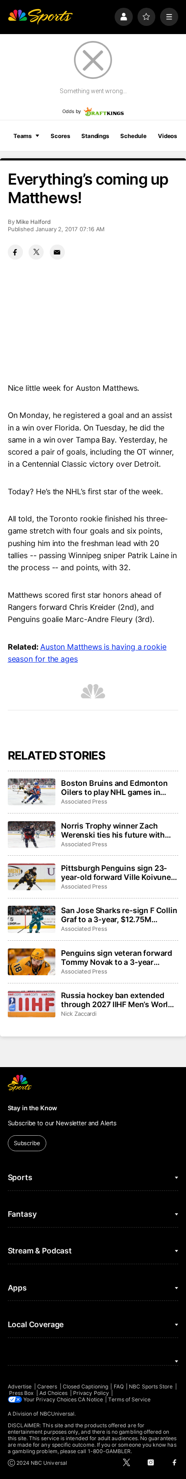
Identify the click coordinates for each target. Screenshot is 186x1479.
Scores (60, 135)
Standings (95, 135)
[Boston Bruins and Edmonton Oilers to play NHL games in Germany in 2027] (31, 792)
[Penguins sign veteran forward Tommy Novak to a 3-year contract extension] (31, 961)
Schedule (133, 135)
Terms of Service (129, 1399)
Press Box (21, 1393)
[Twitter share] (36, 252)
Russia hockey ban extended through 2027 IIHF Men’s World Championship (117, 1000)
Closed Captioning (85, 1386)
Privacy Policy (91, 1393)
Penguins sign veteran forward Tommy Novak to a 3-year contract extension (116, 957)
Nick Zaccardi (78, 1013)
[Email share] (57, 252)
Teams (22, 135)
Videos (167, 135)
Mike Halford (33, 221)
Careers (47, 1386)
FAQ (119, 1386)
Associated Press (84, 801)
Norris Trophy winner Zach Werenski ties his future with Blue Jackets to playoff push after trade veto (113, 830)
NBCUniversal (57, 1413)
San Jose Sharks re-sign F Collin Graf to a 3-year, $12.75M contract (119, 915)
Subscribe (27, 1143)
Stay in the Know (33, 1108)
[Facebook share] (15, 252)
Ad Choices (53, 1393)
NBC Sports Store (151, 1386)
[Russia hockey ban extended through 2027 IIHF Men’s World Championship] (31, 1004)
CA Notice (90, 1399)
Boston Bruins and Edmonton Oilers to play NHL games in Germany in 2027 (114, 788)
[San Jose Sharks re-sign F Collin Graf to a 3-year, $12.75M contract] (31, 919)
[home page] (40, 17)
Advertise (20, 1386)
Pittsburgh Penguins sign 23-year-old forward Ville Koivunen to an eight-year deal (118, 873)
